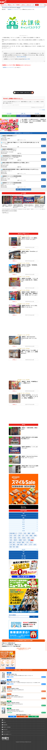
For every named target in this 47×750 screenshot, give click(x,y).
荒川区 (15, 535)
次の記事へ (37, 113)
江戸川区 (20, 533)
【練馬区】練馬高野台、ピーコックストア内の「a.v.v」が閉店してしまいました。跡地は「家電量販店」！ (29, 396)
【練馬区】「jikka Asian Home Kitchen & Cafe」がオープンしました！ (29, 338)
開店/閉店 (18, 4)
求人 (14, 4)
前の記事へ (9, 113)
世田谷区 (23, 537)
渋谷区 (19, 537)
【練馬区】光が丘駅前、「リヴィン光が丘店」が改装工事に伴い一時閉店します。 (29, 280)
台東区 (19, 535)
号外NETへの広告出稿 (6, 727)
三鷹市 (30, 540)
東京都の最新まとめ (13, 533)
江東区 (25, 533)
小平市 (27, 542)
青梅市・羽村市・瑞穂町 (14, 546)
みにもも (7, 212)
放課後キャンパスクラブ (13, 9)
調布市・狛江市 (12, 542)
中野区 (11, 537)
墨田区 (33, 533)
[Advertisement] (23, 223)
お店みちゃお (29, 4)
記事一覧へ (23, 113)
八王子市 (30, 544)
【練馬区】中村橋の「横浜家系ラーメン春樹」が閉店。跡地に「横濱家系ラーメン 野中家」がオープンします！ (29, 293)
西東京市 (15, 540)
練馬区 (15, 210)
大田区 (11, 540)
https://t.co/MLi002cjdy (21, 56)
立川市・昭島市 (12, 544)
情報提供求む (5, 724)
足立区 (11, 535)
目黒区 (28, 537)
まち (33, 4)
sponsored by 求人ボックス (27, 133)
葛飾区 (29, 533)
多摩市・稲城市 (20, 544)
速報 (45, 4)
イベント (40, 4)
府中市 (31, 542)
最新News (9, 4)
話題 (37, 4)
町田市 (35, 544)
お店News (23, 4)
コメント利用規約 (42, 109)
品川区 (33, 537)
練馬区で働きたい (19, 133)
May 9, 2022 (27, 59)
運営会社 (4, 722)
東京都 (19, 7)
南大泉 (3, 210)
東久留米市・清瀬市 (20, 542)
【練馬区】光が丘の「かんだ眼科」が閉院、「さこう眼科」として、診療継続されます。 (29, 352)
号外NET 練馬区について (7, 734)
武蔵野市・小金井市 (22, 540)
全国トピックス (3, 4)
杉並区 (15, 537)
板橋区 (31, 535)
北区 (23, 535)
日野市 (25, 544)
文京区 (27, 535)
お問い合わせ (5, 729)
